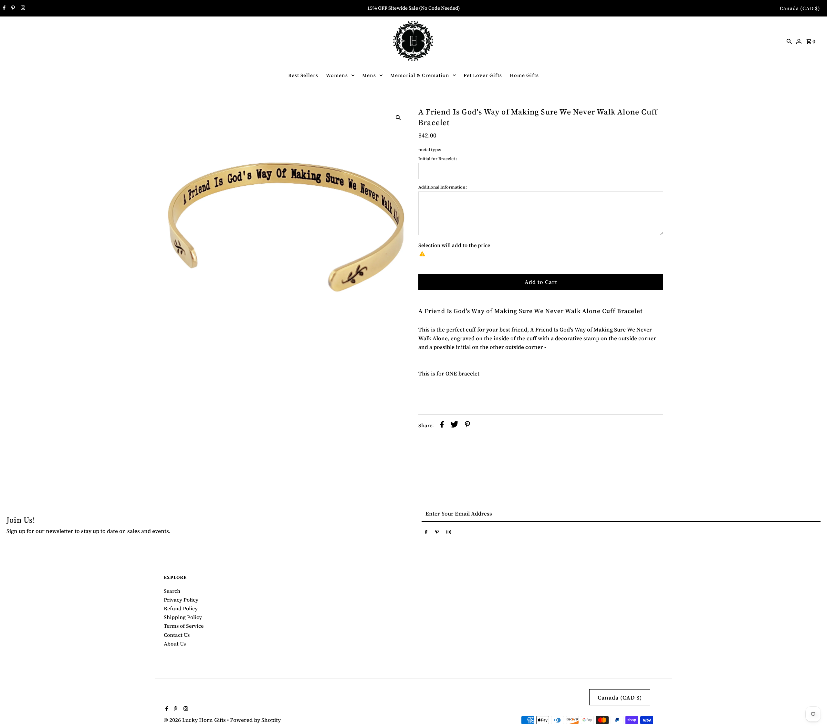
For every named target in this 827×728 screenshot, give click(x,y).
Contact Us (177, 634)
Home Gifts (524, 75)
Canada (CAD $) (800, 8)
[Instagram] (22, 8)
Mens (369, 75)
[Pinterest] (12, 8)
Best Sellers (303, 75)
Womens (337, 75)
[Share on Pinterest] (467, 425)
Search (172, 590)
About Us (175, 643)
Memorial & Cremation (419, 75)
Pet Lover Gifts (483, 75)
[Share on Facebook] (442, 425)
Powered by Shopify (255, 720)
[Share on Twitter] (454, 425)
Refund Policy (181, 608)
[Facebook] (3, 8)
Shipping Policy (183, 617)
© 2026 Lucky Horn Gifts (195, 720)
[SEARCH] (789, 40)
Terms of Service (184, 625)
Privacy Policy (181, 599)
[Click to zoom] (398, 117)
